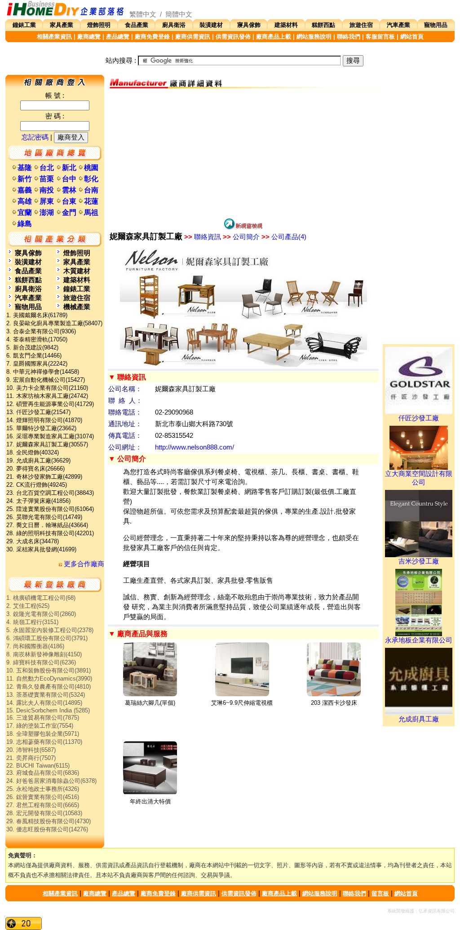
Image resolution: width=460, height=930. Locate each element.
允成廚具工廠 (418, 719)
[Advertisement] (243, 154)
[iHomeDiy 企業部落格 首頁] (65, 14)
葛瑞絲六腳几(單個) (150, 702)
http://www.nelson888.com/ (194, 447)
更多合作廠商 (83, 564)
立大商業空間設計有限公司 (418, 478)
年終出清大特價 (150, 801)
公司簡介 (241, 236)
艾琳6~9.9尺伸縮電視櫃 (242, 702)
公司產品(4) (283, 236)
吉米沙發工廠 (418, 561)
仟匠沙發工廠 (418, 418)
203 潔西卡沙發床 (334, 702)
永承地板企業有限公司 (418, 640)
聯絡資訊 (202, 236)
